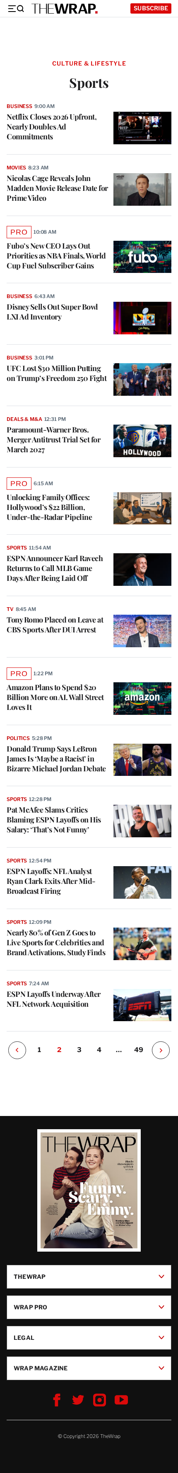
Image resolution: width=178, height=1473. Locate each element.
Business (19, 106)
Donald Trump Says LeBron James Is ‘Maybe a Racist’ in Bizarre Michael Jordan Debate (56, 758)
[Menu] (16, 9)
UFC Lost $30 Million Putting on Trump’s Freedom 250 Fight (56, 373)
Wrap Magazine (41, 1368)
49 (138, 1050)
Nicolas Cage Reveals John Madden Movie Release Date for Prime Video (57, 188)
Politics (18, 738)
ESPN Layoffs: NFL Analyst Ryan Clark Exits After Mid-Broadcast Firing (51, 881)
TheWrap (30, 1276)
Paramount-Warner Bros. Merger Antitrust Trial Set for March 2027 (53, 439)
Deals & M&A (24, 419)
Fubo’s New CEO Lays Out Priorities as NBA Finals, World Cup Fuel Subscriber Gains (56, 255)
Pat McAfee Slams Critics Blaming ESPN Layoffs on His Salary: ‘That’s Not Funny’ (54, 819)
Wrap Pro (31, 1307)
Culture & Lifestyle (89, 63)
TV (10, 609)
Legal (24, 1337)
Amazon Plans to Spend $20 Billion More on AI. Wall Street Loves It (55, 697)
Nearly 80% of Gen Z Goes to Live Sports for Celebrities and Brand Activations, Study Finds (56, 942)
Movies (16, 167)
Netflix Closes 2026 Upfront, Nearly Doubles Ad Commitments (51, 126)
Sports (17, 548)
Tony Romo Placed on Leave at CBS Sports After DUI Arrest (55, 624)
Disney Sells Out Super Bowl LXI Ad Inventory (52, 312)
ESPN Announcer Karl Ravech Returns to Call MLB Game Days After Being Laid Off (55, 568)
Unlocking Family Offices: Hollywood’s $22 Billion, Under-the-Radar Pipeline (49, 507)
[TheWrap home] (64, 9)
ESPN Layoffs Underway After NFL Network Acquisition (54, 999)
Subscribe (151, 8)
